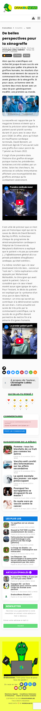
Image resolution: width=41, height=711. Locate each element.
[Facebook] (8, 372)
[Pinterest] (22, 372)
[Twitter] (17, 372)
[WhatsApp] (31, 372)
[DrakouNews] (20, 12)
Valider (20, 626)
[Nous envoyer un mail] (21, 684)
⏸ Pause (17, 55)
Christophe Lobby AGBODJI (21, 384)
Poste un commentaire (15, 431)
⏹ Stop (26, 55)
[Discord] (26, 372)
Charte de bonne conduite (26, 696)
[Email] (4, 372)
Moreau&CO (27, 703)
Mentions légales (11, 694)
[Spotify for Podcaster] (20, 688)
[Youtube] (16, 688)
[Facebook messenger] (13, 372)
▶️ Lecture (7, 55)
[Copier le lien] (4, 368)
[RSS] (35, 372)
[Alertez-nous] (33, 19)
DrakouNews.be (28, 698)
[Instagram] (34, 684)
